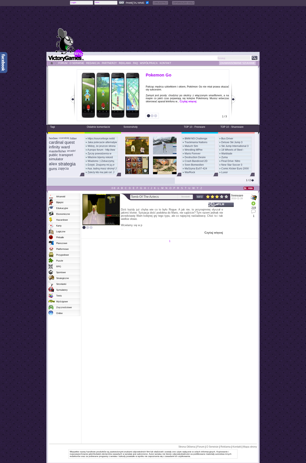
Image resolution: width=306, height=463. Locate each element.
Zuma (224, 157)
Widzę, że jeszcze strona (102, 146)
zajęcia (63, 168)
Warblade (226, 153)
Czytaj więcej (188, 101)
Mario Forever (192, 153)
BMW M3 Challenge (196, 138)
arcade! (71, 150)
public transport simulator (61, 157)
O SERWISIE (77, 63)
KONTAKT (165, 63)
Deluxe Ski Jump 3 (232, 142)
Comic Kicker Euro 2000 (235, 168)
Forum (200, 446)
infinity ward (59, 147)
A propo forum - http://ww (101, 149)
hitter (73, 138)
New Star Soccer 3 (231, 164)
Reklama (225, 446)
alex (53, 163)
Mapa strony (250, 446)
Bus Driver (227, 138)
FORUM (62, 63)
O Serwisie (212, 446)
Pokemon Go (158, 75)
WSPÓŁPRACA (149, 63)
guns (53, 169)
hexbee (53, 138)
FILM (221, 204)
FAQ (135, 63)
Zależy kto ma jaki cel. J (101, 172)
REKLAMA (125, 63)
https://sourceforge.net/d (101, 138)
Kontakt (237, 446)
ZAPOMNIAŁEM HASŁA (183, 3)
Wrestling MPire (194, 149)
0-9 (113, 188)
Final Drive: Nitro (230, 161)
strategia (67, 163)
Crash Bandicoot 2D (196, 161)
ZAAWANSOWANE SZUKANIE (237, 63)
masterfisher (57, 151)
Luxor (224, 172)
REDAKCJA (93, 63)
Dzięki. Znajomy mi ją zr (101, 164)
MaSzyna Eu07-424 (196, 168)
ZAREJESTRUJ (160, 3)
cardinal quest (62, 142)
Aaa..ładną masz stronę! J (102, 168)
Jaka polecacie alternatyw (102, 142)
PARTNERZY (109, 63)
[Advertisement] (164, 29)
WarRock (190, 172)
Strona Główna (186, 446)
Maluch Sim (191, 146)
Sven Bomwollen (194, 164)
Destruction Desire (195, 157)
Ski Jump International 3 (235, 146)
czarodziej (64, 138)
